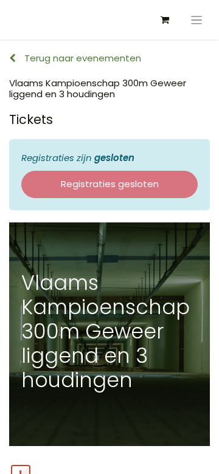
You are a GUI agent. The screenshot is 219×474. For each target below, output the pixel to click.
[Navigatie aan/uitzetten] (196, 19)
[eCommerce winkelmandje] (165, 20)
